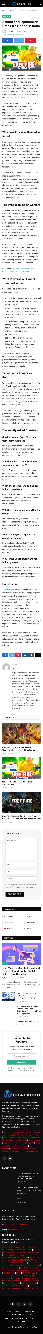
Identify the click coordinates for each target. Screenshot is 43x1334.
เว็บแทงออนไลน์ (15, 1149)
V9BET (37, 1252)
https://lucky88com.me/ (11, 1281)
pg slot (30, 1252)
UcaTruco (35, 1327)
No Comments (9, 34)
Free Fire (6, 16)
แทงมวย (9, 1135)
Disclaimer (27, 1315)
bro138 (38, 1288)
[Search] (39, 3)
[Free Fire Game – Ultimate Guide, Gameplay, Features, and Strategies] (21, 733)
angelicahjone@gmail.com (18, 1224)
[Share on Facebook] (7, 40)
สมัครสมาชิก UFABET (18, 1263)
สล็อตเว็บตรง (23, 1146)
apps (27, 142)
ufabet (12, 1138)
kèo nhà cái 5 (14, 1255)
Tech (5, 963)
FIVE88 (37, 1140)
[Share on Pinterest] (30, 40)
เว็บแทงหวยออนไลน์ (16, 1151)
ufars (15, 1135)
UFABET (36, 1250)
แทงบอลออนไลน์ (20, 1247)
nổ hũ (9, 1278)
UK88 (24, 1140)
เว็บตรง (30, 1247)
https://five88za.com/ (31, 1281)
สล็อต (33, 1138)
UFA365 (23, 1268)
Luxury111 (29, 1288)
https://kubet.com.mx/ (11, 1258)
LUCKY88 (17, 1140)
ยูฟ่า (13, 1273)
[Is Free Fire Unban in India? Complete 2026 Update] (21, 768)
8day (37, 1143)
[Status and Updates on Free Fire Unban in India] (21, 58)
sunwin (23, 1255)
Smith (11, 31)
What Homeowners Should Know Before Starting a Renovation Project (27, 1176)
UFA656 (29, 1265)
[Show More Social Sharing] (38, 40)
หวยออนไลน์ (21, 1252)
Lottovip (24, 1258)
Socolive (21, 1135)
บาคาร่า (10, 1250)
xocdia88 (5, 1146)
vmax (30, 1250)
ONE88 (30, 1140)
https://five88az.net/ (11, 1283)
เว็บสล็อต (5, 1149)
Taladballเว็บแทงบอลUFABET (28, 1270)
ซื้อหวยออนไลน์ (20, 1250)
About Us (18, 1311)
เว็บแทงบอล (17, 1278)
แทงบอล (25, 1149)
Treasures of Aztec (33, 1135)
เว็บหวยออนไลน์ (9, 1252)
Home (9, 1311)
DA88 (16, 1286)
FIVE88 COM (7, 1286)
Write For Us (31, 1318)
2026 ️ (19, 1199)
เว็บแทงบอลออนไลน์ (32, 1151)
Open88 (6, 1138)
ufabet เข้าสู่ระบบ (23, 1138)
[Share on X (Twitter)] (19, 40)
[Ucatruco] (21, 3)
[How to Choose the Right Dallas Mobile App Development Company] (8, 996)
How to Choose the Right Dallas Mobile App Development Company (26, 995)
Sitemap (21, 1321)
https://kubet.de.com (10, 1268)
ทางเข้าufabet (13, 1275)
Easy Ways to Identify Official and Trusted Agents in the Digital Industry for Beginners (21, 971)
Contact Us (29, 1311)
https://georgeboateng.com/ (13, 1288)
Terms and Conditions (13, 1318)
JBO (22, 1265)
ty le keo (6, 1132)
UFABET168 (20, 1260)
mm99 (26, 1143)
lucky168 (24, 1286)
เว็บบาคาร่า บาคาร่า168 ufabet (22, 1132)
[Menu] (3, 3)
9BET (18, 1273)
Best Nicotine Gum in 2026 (27, 1022)
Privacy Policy (22, 1070)
